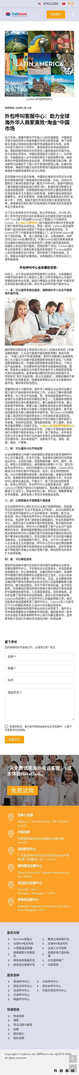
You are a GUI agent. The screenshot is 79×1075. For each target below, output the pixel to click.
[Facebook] (55, 1070)
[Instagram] (67, 1070)
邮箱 (12, 668)
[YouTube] (72, 1070)
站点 (10, 679)
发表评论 (14, 739)
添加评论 (14, 692)
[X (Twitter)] (61, 1070)
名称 (12, 656)
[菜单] (72, 14)
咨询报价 (55, 14)
